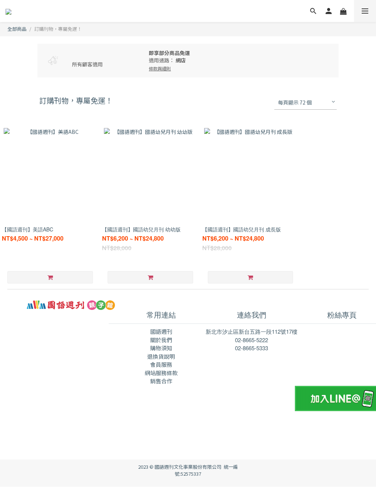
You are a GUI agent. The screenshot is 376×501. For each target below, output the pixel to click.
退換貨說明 (161, 356)
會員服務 (161, 364)
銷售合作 (161, 381)
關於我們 (161, 340)
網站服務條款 (161, 373)
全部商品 (16, 28)
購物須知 (161, 348)
